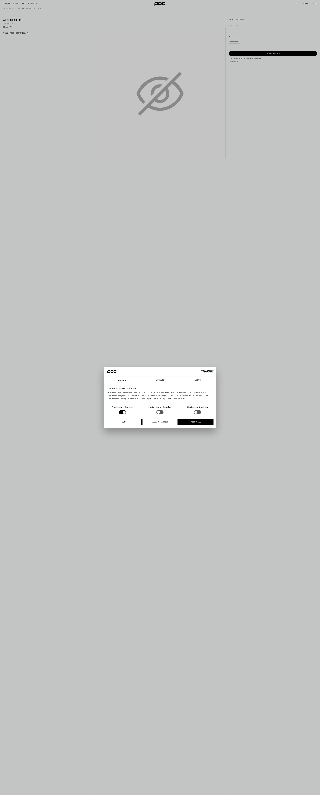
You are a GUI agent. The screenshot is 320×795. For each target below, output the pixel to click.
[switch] (160, 412)
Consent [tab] (122, 380)
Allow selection (160, 422)
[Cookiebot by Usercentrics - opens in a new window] (203, 372)
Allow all (196, 422)
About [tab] (197, 380)
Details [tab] (160, 380)
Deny (124, 422)
